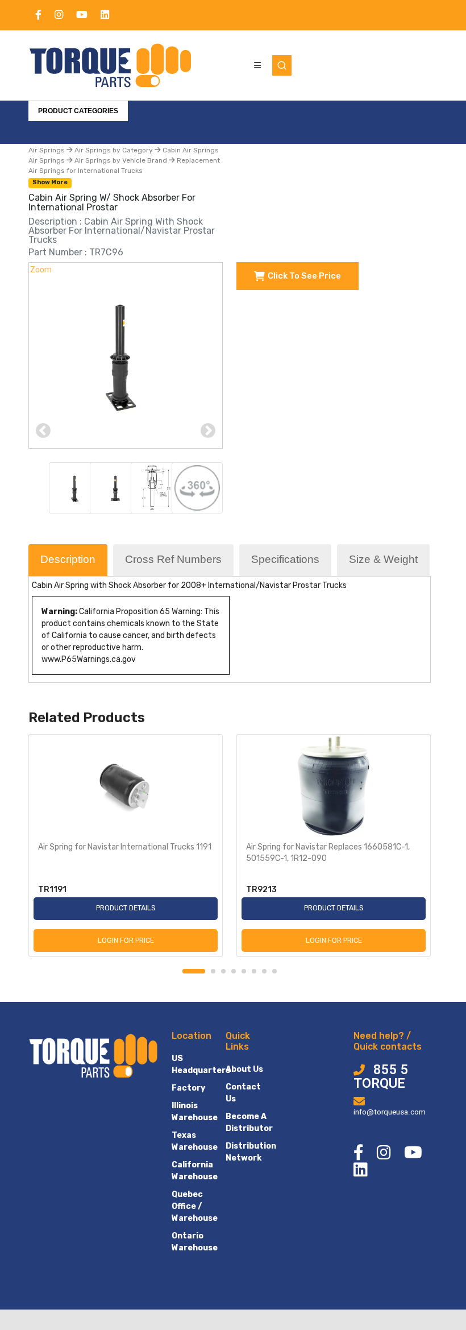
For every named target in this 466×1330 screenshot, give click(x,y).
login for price (126, 940)
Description (67, 559)
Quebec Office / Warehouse (195, 1206)
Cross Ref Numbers (173, 559)
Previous (43, 431)
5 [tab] (244, 971)
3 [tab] (223, 971)
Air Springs (47, 150)
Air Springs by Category (114, 150)
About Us (244, 1069)
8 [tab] (274, 971)
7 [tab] (264, 971)
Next (208, 431)
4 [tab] (233, 971)
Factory (188, 1088)
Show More (50, 182)
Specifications (285, 559)
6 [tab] (254, 971)
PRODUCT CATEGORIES (78, 111)
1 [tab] (193, 971)
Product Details (126, 908)
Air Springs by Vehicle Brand (121, 160)
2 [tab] (213, 971)
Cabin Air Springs (190, 150)
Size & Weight (383, 559)
